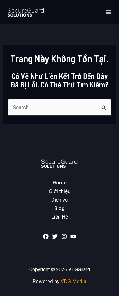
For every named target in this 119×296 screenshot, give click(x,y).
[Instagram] (64, 236)
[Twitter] (55, 236)
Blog (59, 208)
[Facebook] (46, 236)
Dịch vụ (59, 200)
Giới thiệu (59, 191)
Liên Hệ (59, 217)
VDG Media (73, 281)
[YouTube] (73, 236)
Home (60, 182)
